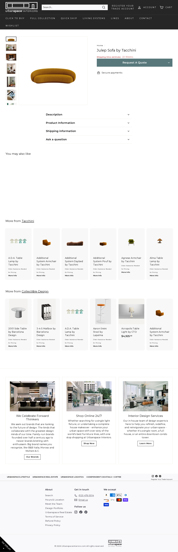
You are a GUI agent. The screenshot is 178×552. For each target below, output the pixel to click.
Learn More (146, 444)
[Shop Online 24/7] (89, 396)
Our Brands (33, 458)
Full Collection (42, 18)
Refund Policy (52, 520)
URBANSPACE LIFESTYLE (18, 477)
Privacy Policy (52, 525)
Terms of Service (54, 516)
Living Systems (94, 18)
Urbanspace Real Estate (58, 512)
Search (49, 495)
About (129, 18)
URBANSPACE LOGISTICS (72, 477)
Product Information (60, 122)
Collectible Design (35, 291)
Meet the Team (53, 504)
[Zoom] (53, 71)
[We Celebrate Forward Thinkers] (32, 396)
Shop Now (90, 444)
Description (54, 114)
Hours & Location (54, 499)
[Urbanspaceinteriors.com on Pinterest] (85, 512)
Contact (145, 18)
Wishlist (12, 25)
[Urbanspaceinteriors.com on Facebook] (80, 512)
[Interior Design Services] (145, 396)
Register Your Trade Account (161, 479)
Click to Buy (15, 18)
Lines (115, 18)
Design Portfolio (54, 508)
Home (100, 45)
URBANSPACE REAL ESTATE (45, 477)
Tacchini (28, 221)
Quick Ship (69, 18)
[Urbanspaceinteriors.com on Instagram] (75, 512)
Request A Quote (135, 62)
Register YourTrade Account (122, 7)
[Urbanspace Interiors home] (115, 544)
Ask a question (56, 139)
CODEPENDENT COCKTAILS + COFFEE (103, 477)
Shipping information (61, 131)
